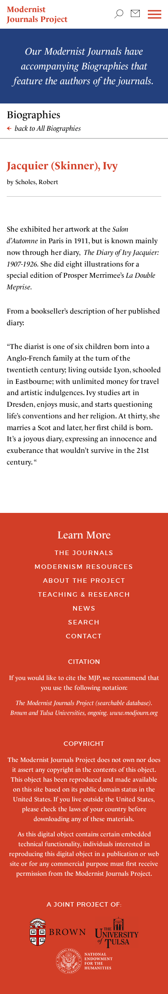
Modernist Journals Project (37, 14)
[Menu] (154, 14)
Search (84, 622)
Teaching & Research (84, 594)
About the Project (84, 581)
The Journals (84, 553)
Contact (84, 636)
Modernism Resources (84, 567)
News (84, 608)
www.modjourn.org (134, 712)
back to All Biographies (47, 128)
